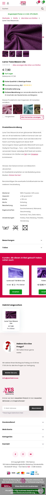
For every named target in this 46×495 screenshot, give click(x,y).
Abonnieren (36, 408)
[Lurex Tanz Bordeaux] (17, 109)
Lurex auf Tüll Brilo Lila (16, 281)
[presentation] (3, 37)
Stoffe (15, 18)
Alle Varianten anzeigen (31, 117)
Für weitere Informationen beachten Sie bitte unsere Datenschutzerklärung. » (23, 492)
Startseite (6, 18)
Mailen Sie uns (11, 373)
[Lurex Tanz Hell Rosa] (7, 109)
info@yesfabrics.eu (10, 378)
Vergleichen (10, 116)
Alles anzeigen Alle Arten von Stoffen (27, 65)
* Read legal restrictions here (12, 413)
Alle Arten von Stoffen (29, 18)
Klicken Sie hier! (15, 175)
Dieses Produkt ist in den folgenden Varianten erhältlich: (21, 101)
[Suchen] (42, 8)
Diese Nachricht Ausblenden (26, 486)
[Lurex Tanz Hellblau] (28, 109)
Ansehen (15, 292)
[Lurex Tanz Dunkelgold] (39, 109)
